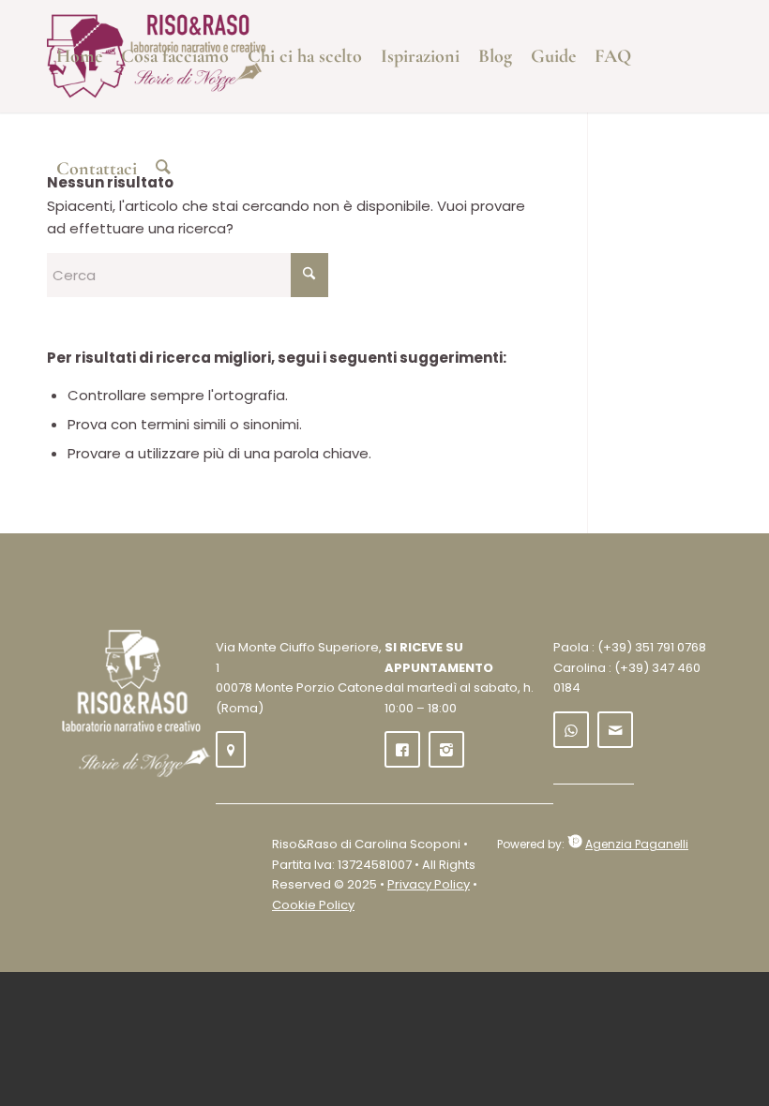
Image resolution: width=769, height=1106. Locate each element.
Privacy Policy (428, 884)
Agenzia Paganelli (636, 844)
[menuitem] (79, 56)
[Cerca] (163, 168)
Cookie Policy (313, 905)
